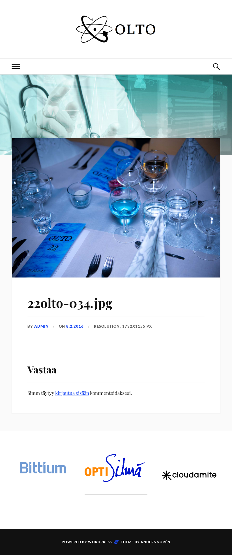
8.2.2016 (75, 326)
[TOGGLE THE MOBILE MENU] (16, 66)
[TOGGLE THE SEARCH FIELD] (216, 66)
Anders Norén (155, 542)
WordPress (100, 542)
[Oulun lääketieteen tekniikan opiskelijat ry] (116, 41)
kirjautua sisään (72, 393)
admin (41, 326)
